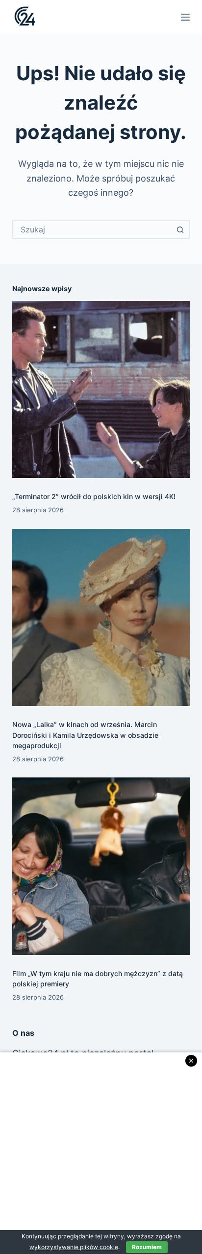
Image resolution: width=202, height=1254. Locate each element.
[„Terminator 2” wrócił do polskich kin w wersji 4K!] (101, 390)
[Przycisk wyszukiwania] (180, 229)
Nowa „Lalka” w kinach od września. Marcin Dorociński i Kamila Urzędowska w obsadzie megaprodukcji (85, 734)
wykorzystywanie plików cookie (73, 1247)
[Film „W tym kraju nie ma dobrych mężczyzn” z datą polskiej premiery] (101, 866)
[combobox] (92, 229)
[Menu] (185, 17)
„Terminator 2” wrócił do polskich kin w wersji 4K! (94, 496)
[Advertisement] (101, 1153)
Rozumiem (147, 1247)
